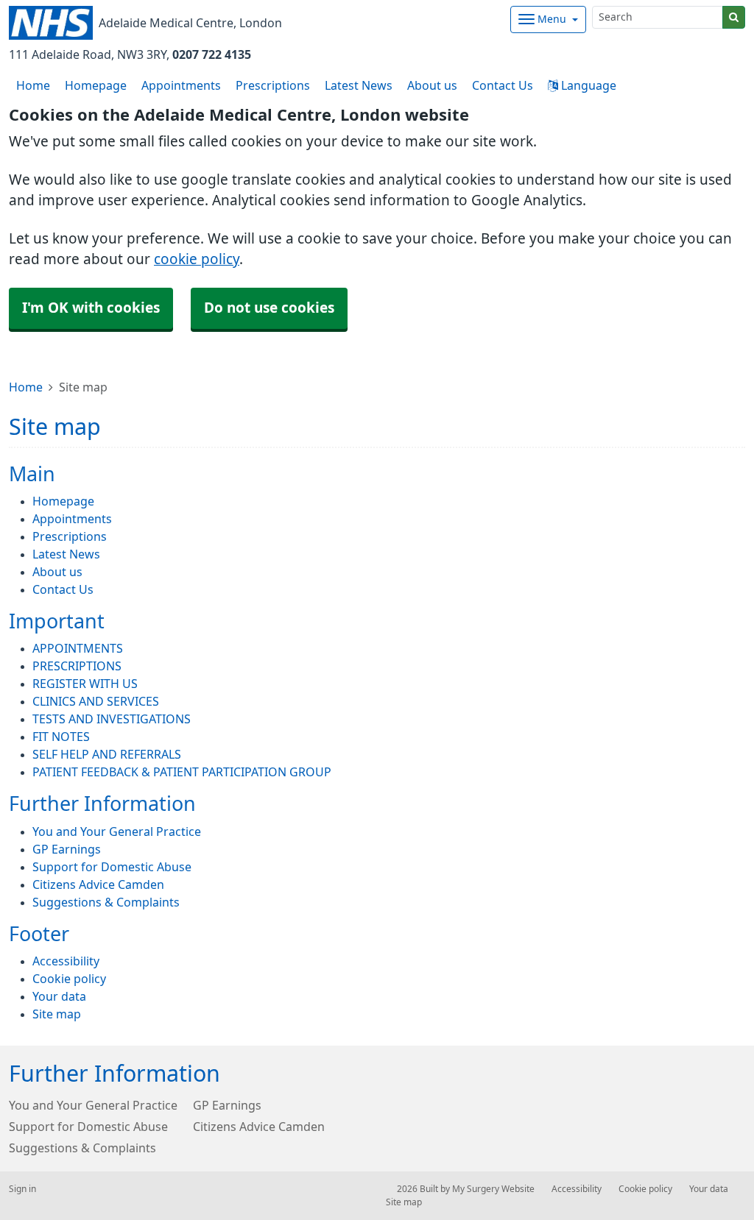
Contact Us (502, 85)
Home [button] (33, 85)
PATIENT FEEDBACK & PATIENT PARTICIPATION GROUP (181, 772)
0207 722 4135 (211, 54)
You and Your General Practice (116, 831)
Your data (59, 996)
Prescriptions (273, 85)
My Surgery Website (493, 1189)
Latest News (358, 85)
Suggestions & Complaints (106, 902)
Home (26, 387)
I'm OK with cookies (91, 308)
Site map (56, 1014)
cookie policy (196, 259)
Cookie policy (69, 979)
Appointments (181, 85)
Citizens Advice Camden (98, 884)
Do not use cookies (269, 308)
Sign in (22, 1189)
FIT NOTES (61, 736)
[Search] (733, 17)
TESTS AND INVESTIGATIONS (111, 719)
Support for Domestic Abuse (111, 867)
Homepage (96, 85)
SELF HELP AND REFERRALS (106, 754)
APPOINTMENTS (77, 648)
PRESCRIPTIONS (76, 666)
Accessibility (65, 961)
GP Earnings (66, 849)
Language (587, 85)
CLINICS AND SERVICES (95, 701)
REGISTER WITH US (85, 683)
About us (432, 85)
